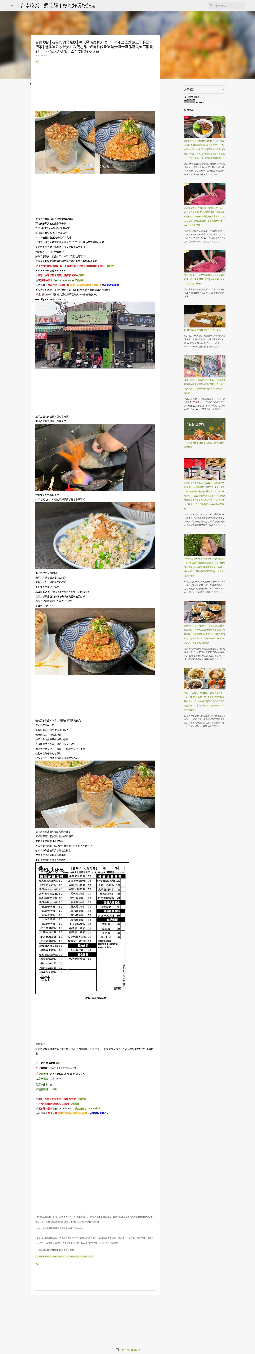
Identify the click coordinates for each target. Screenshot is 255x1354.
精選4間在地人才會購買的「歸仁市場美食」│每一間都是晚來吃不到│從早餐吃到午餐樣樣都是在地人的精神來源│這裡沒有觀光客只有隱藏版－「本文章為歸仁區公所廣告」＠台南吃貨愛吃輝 (204, 701)
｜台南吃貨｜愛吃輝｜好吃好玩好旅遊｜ (58, 5)
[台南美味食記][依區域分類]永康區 (50, 1256)
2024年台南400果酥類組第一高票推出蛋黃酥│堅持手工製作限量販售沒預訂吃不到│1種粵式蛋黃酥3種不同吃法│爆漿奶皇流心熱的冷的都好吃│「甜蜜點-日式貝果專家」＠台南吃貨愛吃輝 (204, 567)
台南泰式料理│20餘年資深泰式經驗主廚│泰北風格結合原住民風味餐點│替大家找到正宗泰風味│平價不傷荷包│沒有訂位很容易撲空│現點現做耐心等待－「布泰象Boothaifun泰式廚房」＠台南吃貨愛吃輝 (204, 634)
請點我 (110, 265)
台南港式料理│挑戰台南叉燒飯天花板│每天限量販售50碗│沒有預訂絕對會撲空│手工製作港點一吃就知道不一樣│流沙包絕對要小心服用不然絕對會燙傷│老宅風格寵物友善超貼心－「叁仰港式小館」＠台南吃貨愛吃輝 (204, 149)
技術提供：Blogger (129, 1350)
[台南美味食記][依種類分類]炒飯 (80, 1256)
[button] (37, 62)
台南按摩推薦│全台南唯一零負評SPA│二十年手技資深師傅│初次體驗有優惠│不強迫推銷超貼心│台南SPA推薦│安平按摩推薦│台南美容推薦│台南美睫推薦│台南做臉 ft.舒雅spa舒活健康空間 (204, 216)
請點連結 (79, 280)
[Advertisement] (95, 90)
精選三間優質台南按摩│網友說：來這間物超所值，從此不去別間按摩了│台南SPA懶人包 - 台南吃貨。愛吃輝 (204, 279)
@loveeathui (92, 1108)
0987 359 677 (57, 1079)
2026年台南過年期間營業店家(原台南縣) (202, 330)
